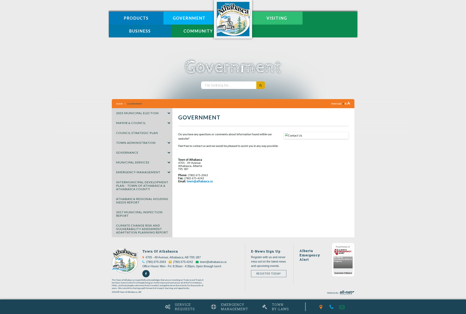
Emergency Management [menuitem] (138, 172)
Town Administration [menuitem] (136, 142)
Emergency (234, 306)
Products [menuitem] (136, 18)
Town (280, 306)
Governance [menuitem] (127, 152)
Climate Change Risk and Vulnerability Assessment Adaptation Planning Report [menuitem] (142, 229)
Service (185, 306)
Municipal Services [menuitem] (132, 162)
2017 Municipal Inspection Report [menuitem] (139, 213)
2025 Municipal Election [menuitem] (137, 113)
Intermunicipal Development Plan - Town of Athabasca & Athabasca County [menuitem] (142, 185)
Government (134, 103)
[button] (168, 113)
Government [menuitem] (189, 18)
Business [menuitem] (140, 31)
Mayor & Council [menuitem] (131, 123)
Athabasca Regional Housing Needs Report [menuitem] (142, 200)
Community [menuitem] (198, 31)
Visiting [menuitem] (276, 18)
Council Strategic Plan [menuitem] (137, 133)
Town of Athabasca (233, 19)
